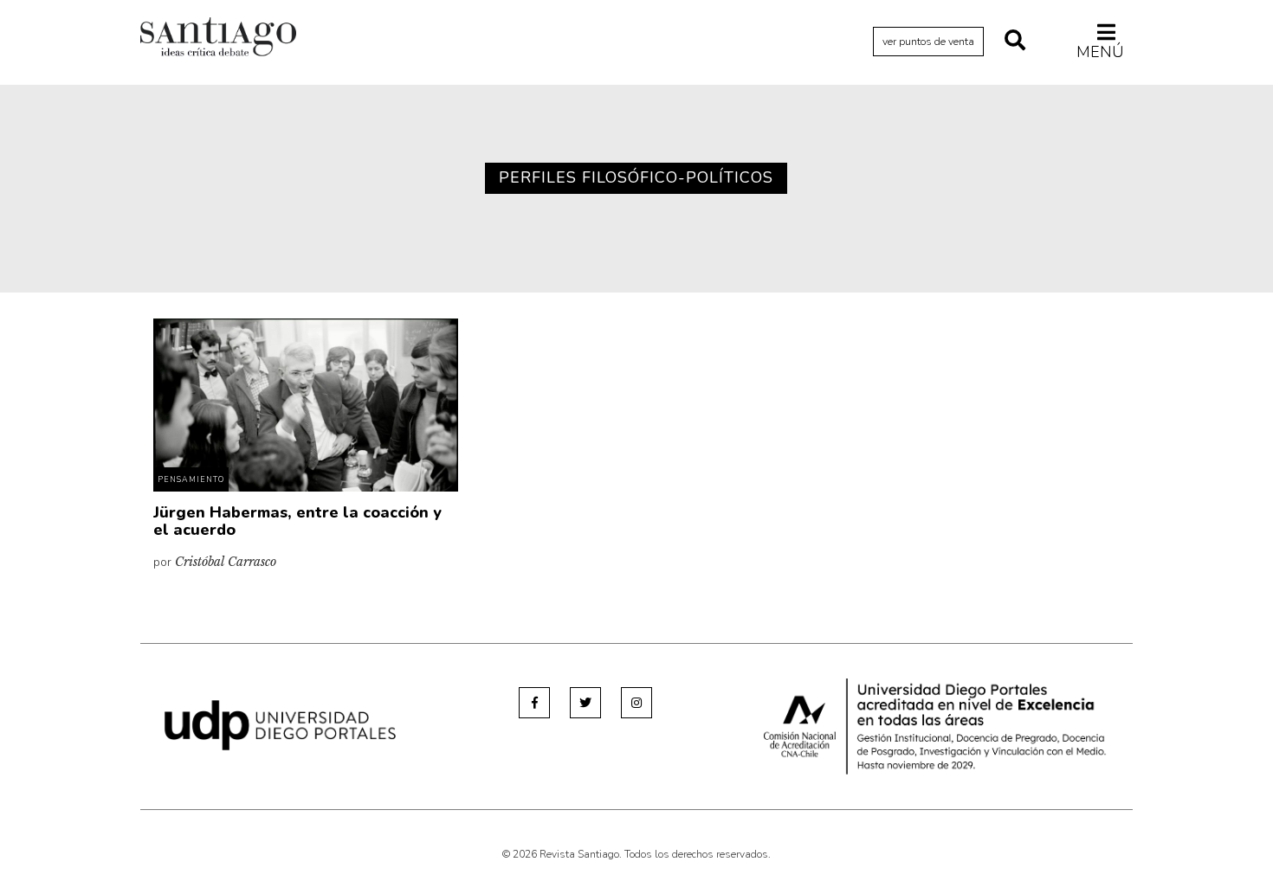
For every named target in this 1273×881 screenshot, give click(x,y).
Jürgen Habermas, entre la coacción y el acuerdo (297, 521)
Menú (1100, 51)
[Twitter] (585, 702)
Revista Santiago (218, 39)
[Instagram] (636, 702)
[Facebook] (534, 702)
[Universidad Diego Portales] (280, 725)
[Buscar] (1015, 41)
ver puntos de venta (928, 41)
